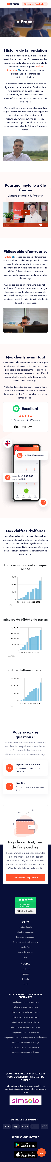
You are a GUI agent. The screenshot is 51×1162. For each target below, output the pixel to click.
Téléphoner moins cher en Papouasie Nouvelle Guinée (25, 1037)
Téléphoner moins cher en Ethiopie (25, 1022)
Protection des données (25, 937)
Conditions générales (25, 932)
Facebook (25, 968)
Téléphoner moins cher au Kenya (25, 1017)
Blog (25, 957)
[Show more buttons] (45, 225)
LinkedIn (25, 979)
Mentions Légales (25, 927)
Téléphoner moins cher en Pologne (25, 1012)
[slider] (23, 225)
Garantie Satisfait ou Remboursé (25, 942)
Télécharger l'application (35, 4)
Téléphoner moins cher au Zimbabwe (25, 1027)
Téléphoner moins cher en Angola (25, 1032)
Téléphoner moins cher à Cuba (25, 1007)
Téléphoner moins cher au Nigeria (25, 1002)
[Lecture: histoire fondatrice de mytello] (25, 212)
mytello (8, 256)
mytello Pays (25, 947)
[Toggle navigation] (4, 4)
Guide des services (25, 952)
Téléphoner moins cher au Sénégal (25, 1042)
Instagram (25, 974)
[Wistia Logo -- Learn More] (40, 225)
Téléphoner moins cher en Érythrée (25, 1052)
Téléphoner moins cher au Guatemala (25, 1047)
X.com (25, 984)
